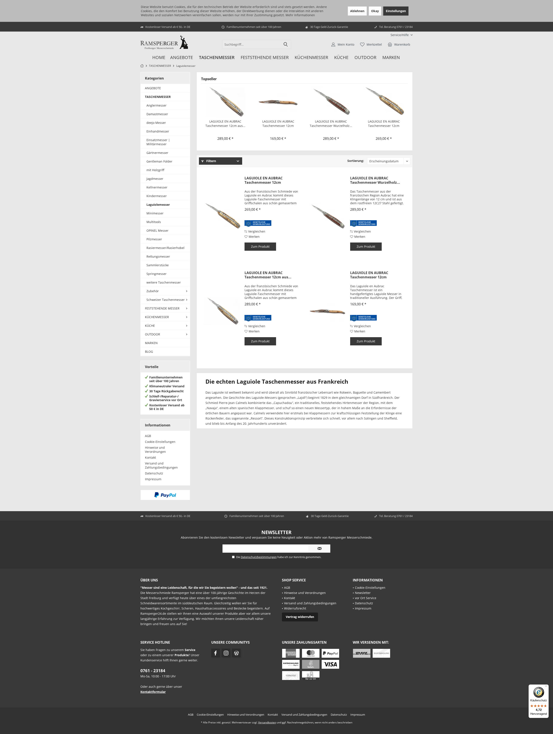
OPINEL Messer (157, 230)
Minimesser (155, 213)
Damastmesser (157, 114)
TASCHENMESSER (158, 97)
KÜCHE (150, 326)
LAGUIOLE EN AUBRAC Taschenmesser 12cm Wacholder (278, 123)
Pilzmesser (154, 239)
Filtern (210, 161)
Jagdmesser (154, 179)
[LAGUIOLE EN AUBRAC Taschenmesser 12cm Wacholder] (278, 102)
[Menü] (546, 687)
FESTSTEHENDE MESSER (162, 308)
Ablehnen (357, 11)
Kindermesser (156, 196)
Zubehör (152, 291)
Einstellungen (396, 11)
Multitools (153, 222)
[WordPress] (236, 653)
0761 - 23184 (152, 670)
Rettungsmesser (158, 256)
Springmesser (156, 274)
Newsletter (363, 593)
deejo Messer (156, 123)
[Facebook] (215, 653)
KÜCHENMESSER (157, 317)
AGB (148, 436)
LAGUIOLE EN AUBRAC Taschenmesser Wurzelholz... (331, 123)
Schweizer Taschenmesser (165, 300)
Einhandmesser (157, 131)
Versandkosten (267, 722)
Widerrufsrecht (295, 608)
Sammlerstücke (157, 265)
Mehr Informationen (300, 15)
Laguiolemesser (158, 205)
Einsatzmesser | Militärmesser (158, 142)
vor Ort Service (365, 598)
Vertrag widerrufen (300, 617)
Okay (375, 11)
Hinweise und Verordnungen (155, 449)
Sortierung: (355, 161)
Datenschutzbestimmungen (259, 557)
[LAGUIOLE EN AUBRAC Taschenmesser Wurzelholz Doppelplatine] (331, 102)
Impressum (153, 479)
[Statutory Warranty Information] (258, 223)
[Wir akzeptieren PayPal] (165, 495)
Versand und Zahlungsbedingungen (161, 465)
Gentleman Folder (159, 161)
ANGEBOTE (153, 88)
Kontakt (150, 457)
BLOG (149, 351)
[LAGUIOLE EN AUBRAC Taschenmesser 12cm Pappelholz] (384, 102)
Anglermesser (156, 105)
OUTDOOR (152, 334)
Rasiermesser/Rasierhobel (165, 248)
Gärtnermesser (157, 153)
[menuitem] (400, 35)
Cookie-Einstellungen (160, 442)
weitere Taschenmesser (163, 282)
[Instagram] (226, 653)
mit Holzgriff (155, 170)
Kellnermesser (156, 187)
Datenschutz (154, 473)
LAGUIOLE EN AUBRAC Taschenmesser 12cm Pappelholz (384, 123)
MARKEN (151, 343)
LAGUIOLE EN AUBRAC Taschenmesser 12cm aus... (225, 123)
